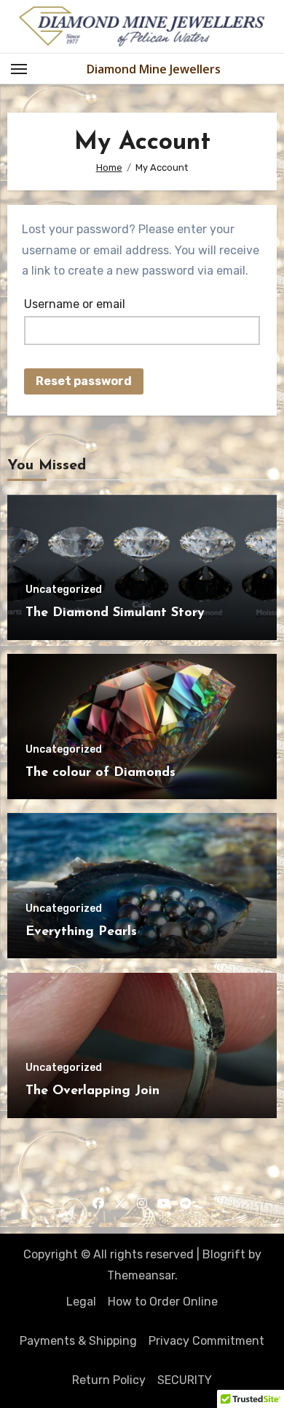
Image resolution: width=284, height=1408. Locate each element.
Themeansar (141, 1275)
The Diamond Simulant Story (115, 613)
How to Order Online (163, 1301)
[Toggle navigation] (19, 69)
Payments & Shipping (78, 1341)
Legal (81, 1301)
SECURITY (184, 1380)
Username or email (74, 304)
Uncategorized (63, 590)
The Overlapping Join (92, 1091)
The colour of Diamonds (100, 773)
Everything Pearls (81, 932)
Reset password (84, 381)
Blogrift (223, 1254)
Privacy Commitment (206, 1341)
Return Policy (109, 1380)
